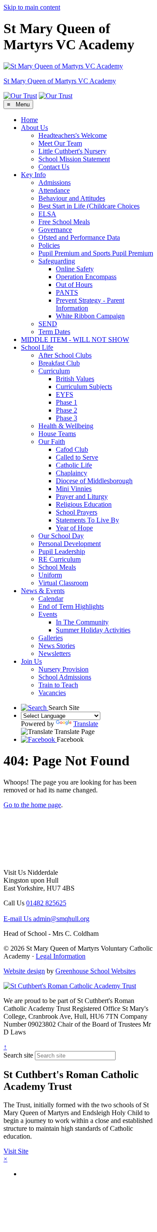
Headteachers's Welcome (72, 135)
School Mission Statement (74, 159)
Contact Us (53, 167)
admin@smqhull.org (46, 918)
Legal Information (60, 956)
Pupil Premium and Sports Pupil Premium (95, 253)
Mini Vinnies (74, 488)
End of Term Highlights (71, 606)
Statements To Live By (87, 520)
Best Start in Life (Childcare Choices (89, 206)
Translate (85, 723)
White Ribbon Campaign (90, 316)
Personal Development (69, 543)
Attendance (54, 190)
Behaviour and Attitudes (71, 198)
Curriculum (54, 371)
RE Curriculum (59, 559)
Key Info (33, 174)
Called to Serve (77, 457)
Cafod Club (72, 449)
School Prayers (76, 512)
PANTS (67, 292)
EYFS (64, 394)
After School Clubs (65, 355)
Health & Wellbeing (65, 426)
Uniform (50, 575)
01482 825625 (46, 903)
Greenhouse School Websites (95, 971)
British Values (75, 378)
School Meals (57, 567)
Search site (18, 1055)
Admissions (54, 182)
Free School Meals (64, 221)
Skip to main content (31, 7)
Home (29, 119)
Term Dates (54, 331)
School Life (37, 347)
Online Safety (75, 269)
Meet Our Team (60, 143)
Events (47, 614)
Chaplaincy (71, 473)
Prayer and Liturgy (82, 496)
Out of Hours (74, 284)
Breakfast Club (59, 363)
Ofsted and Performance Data (79, 237)
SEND (47, 324)
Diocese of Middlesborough (94, 481)
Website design (24, 971)
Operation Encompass (86, 276)
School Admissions (64, 677)
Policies (49, 245)
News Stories (56, 645)
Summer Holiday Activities (93, 630)
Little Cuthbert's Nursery (72, 151)
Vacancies (52, 692)
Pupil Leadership (61, 551)
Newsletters (54, 653)
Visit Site (15, 1151)
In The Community (82, 622)
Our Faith (51, 441)
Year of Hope (74, 528)
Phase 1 (66, 402)
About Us (34, 127)
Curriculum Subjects (84, 386)
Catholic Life (74, 465)
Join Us (31, 661)
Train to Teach (58, 685)
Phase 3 (66, 418)
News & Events (43, 590)
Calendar (50, 598)
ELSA (47, 214)
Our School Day (61, 535)
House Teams (57, 433)
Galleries (50, 638)
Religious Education (84, 504)
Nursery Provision (63, 669)
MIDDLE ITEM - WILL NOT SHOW (75, 339)
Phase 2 (66, 410)
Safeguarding (56, 261)
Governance (55, 229)
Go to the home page (32, 805)
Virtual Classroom (63, 583)
